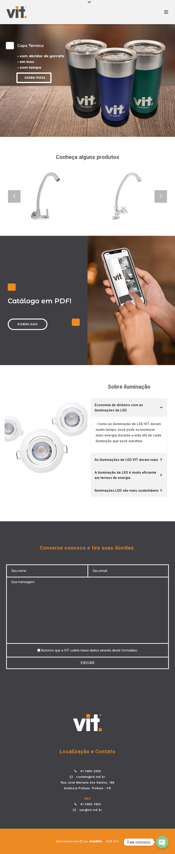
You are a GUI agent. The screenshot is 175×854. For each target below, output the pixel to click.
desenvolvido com (68, 841)
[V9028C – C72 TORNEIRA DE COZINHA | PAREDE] (55, 210)
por (86, 841)
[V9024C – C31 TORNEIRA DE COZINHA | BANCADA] (134, 210)
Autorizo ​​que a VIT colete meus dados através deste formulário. (89, 650)
